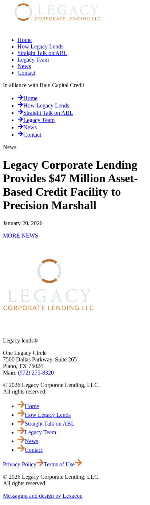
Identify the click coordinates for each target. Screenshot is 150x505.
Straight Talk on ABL (42, 53)
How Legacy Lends (40, 46)
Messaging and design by (43, 496)
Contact (26, 73)
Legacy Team (33, 59)
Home (24, 40)
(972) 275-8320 (36, 372)
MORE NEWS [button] (20, 235)
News (24, 66)
